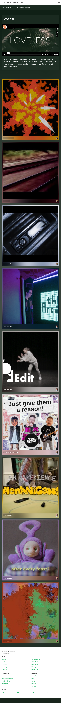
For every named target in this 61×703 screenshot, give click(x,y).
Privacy (33, 683)
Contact (33, 686)
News (21, 2)
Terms (33, 681)
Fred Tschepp (6, 7)
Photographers (35, 667)
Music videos (6, 681)
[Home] (3, 3)
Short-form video (24, 7)
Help (32, 678)
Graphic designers (7, 678)
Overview (34, 676)
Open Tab (5, 669)
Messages (5, 667)
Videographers (36, 659)
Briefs (9, 2)
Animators (34, 662)
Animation (5, 683)
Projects (15, 2)
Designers (34, 664)
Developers (35, 669)
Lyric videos (5, 676)
